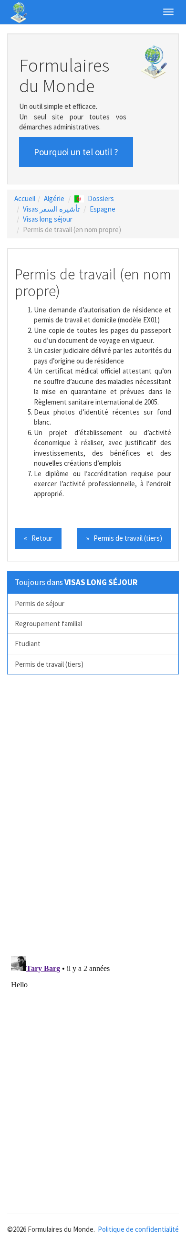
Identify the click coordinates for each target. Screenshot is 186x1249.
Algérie (54, 198)
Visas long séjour (47, 219)
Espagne (102, 209)
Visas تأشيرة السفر (51, 209)
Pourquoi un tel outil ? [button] (76, 152)
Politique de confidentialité (138, 1229)
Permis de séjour (39, 603)
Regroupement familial (48, 623)
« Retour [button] (38, 538)
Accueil (24, 198)
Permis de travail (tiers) (49, 664)
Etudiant (28, 643)
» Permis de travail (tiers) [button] (124, 538)
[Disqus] (93, 814)
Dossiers (101, 198)
